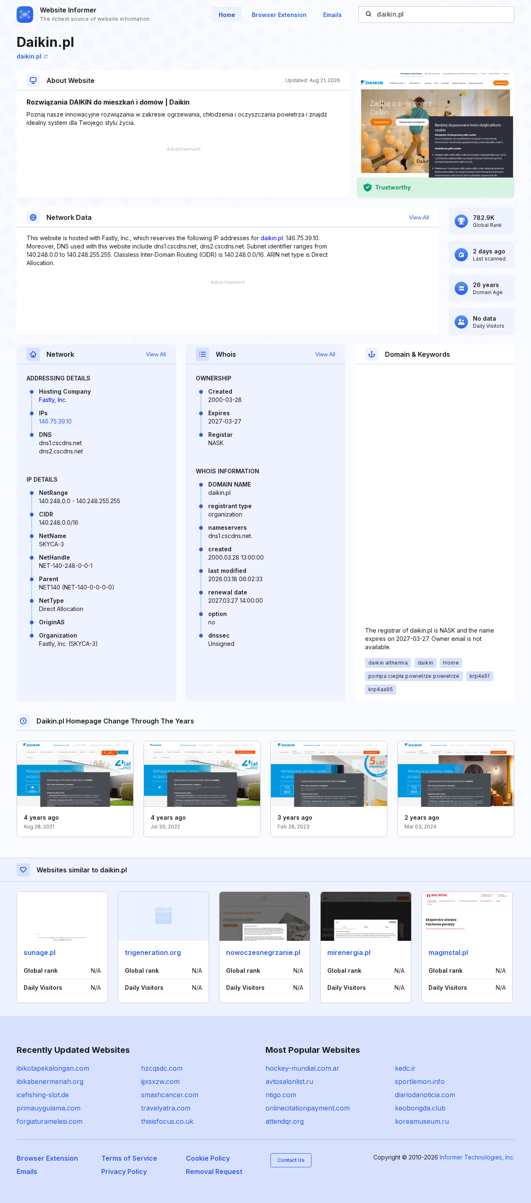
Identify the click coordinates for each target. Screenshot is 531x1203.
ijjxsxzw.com (160, 1081)
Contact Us (291, 1160)
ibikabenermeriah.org (50, 1081)
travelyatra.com (165, 1108)
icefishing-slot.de (43, 1095)
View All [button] (419, 217)
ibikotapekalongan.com (53, 1068)
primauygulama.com (48, 1108)
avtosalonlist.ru (289, 1081)
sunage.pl (40, 952)
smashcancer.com (169, 1095)
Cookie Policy (208, 1158)
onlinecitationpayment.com (308, 1108)
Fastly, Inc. (53, 399)
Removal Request (214, 1171)
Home (227, 14)
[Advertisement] (183, 172)
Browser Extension (279, 14)
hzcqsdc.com (162, 1068)
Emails (332, 14)
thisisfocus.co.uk (167, 1121)
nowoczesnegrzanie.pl (263, 952)
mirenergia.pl (348, 952)
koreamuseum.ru (422, 1121)
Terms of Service (129, 1158)
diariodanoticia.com (425, 1095)
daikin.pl (29, 56)
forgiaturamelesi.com (50, 1121)
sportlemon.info (420, 1081)
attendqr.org (285, 1121)
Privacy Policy (124, 1171)
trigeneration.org (153, 952)
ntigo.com (281, 1095)
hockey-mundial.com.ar (302, 1068)
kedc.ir (405, 1068)
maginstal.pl (448, 952)
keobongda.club (420, 1108)
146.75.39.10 (55, 421)
